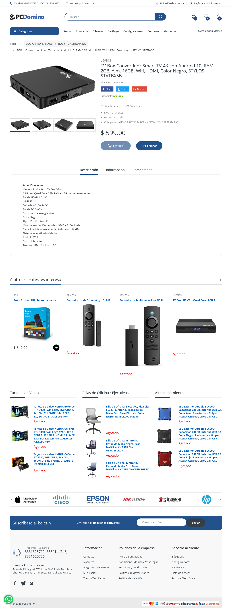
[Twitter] (23, 583)
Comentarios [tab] (142, 170)
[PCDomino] (27, 16)
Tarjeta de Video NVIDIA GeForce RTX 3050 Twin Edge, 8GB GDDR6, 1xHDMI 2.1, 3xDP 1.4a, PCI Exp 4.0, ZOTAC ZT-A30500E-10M (54, 411)
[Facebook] (15, 583)
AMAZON (71, 295)
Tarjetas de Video (24, 392)
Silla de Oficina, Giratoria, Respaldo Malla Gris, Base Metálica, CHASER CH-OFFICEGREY (127, 466)
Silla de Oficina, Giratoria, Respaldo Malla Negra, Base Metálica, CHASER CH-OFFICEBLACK (123, 445)
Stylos (106, 60)
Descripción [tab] (89, 170)
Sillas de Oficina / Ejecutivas (105, 392)
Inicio (13, 43)
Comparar (135, 106)
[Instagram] (31, 583)
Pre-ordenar (149, 145)
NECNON (177, 295)
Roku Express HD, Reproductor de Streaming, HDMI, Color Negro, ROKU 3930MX (36, 300)
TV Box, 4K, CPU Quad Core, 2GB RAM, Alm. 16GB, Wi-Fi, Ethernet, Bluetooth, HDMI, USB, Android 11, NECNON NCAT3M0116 (196, 300)
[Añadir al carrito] (56, 347)
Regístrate (200, 3)
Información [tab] (115, 170)
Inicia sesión (215, 3)
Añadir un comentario (112, 82)
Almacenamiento (169, 392)
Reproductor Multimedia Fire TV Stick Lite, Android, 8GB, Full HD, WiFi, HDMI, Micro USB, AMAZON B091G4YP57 (142, 300)
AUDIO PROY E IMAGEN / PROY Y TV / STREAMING (56, 43)
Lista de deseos (112, 106)
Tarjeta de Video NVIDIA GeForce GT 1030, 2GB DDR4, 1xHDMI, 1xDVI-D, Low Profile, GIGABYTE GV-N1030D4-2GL (54, 459)
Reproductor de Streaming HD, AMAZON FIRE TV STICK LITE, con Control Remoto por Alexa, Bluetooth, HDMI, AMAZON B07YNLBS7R (90, 300)
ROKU (16, 295)
